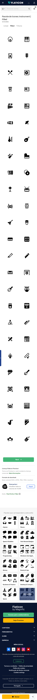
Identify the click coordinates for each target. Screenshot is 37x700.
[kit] (10, 339)
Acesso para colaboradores (18, 615)
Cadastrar (18, 661)
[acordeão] (10, 173)
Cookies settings (19, 672)
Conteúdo (6, 628)
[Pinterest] (18, 649)
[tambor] (27, 189)
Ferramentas (7, 632)
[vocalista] (27, 56)
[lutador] (27, 239)
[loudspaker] (10, 56)
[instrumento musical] (27, 156)
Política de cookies (19, 668)
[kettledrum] (10, 89)
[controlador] (27, 106)
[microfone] (10, 356)
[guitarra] (10, 289)
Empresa (5, 640)
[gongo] (27, 272)
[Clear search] (24, 9)
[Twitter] (13, 649)
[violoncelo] (10, 139)
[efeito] (27, 206)
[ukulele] (27, 139)
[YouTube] (28, 649)
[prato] (27, 173)
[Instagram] (23, 649)
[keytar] (27, 322)
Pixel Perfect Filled (12, 494)
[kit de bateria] (10, 73)
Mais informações (14, 473)
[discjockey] (27, 73)
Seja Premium (18, 620)
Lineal (6, 26)
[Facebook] (8, 649)
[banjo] (27, 372)
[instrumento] (10, 306)
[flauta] (10, 256)
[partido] (27, 89)
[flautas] (27, 256)
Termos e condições (10, 666)
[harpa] (27, 289)
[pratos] (27, 123)
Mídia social (18, 644)
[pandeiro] (10, 439)
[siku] (27, 422)
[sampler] (27, 406)
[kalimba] (27, 306)
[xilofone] (10, 106)
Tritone (19, 26)
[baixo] (27, 439)
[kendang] (10, 123)
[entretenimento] (10, 239)
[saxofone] (10, 422)
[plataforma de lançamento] (27, 339)
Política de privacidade (26, 666)
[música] (27, 356)
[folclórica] (10, 272)
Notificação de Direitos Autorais (19, 670)
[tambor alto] (10, 39)
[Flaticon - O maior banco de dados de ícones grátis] (15, 3)
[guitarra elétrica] (10, 223)
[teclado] (27, 39)
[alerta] (10, 322)
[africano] (27, 223)
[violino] (10, 156)
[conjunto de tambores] (10, 206)
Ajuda (4, 636)
